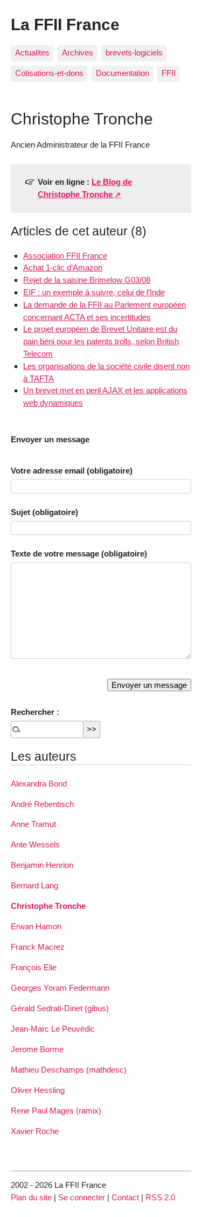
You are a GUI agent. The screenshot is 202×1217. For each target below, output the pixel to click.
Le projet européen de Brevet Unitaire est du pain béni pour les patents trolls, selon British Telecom (101, 341)
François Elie (34, 967)
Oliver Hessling (38, 1090)
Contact (125, 1197)
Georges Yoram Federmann (60, 987)
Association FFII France (65, 255)
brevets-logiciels (134, 52)
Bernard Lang (34, 885)
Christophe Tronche (48, 905)
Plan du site (31, 1197)
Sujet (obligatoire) (44, 512)
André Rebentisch (42, 804)
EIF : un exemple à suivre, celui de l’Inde (94, 292)
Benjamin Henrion (42, 865)
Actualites (32, 52)
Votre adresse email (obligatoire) (72, 470)
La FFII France (65, 24)
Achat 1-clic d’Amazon (62, 267)
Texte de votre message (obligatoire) (79, 553)
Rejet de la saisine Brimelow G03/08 (86, 279)
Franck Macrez (38, 946)
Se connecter (81, 1197)
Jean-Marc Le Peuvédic (53, 1028)
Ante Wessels (35, 844)
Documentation (122, 73)
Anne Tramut (33, 824)
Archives (77, 52)
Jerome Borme (37, 1049)
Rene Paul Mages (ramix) (56, 1110)
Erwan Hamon (36, 926)
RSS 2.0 (160, 1197)
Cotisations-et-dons (49, 73)
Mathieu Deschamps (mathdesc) (69, 1069)
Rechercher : (35, 712)
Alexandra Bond (39, 783)
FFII (169, 73)
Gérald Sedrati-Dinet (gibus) (60, 1008)
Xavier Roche (35, 1131)
